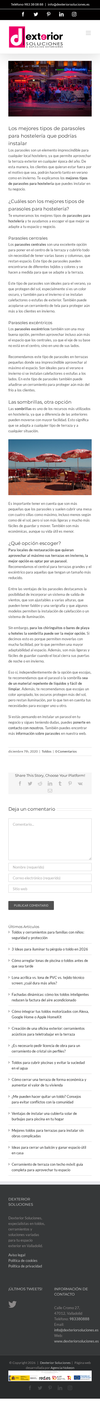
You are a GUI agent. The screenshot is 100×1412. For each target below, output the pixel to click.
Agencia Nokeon (62, 1368)
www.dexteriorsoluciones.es (76, 1341)
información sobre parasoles (38, 733)
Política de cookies (23, 1260)
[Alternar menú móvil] (89, 33)
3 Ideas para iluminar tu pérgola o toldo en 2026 (50, 949)
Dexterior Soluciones (55, 1363)
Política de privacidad (25, 1266)
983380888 (79, 1319)
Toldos (46, 751)
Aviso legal (16, 1255)
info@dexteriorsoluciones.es (68, 4)
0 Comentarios (66, 751)
